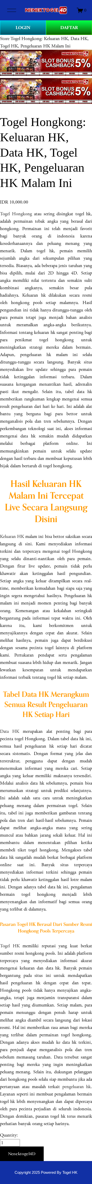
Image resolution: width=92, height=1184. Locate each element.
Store (4, 39)
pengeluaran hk (76, 1087)
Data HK (9, 731)
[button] (22, 1154)
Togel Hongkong (16, 214)
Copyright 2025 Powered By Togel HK (46, 1172)
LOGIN (23, 27)
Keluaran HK (12, 536)
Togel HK (10, 946)
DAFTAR (69, 27)
